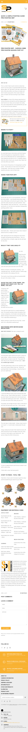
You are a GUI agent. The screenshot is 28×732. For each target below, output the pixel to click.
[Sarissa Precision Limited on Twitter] (4, 648)
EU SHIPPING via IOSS (6, 712)
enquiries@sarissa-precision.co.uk (12, 722)
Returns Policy (5, 684)
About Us (3, 675)
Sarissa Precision (13, 704)
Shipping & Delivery (6, 682)
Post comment (6, 628)
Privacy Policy (5, 680)
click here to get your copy (16, 122)
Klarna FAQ (4, 689)
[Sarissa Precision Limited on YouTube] (7, 648)
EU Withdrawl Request (7, 693)
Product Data (5, 691)
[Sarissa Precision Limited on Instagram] (10, 648)
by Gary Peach (23, 593)
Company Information (7, 678)
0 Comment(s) (24, 22)
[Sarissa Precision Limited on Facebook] (2, 648)
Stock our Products (7, 687)
